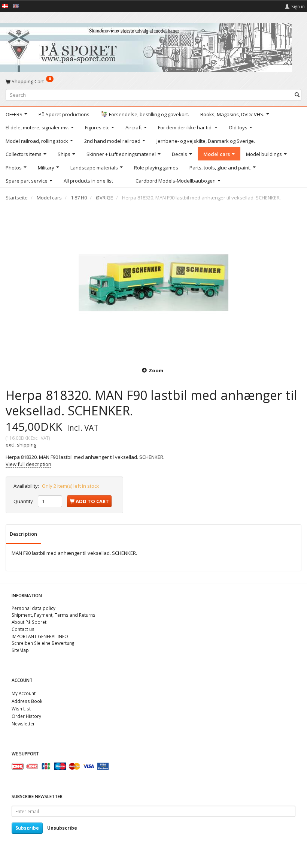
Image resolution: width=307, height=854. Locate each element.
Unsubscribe (62, 828)
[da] (5, 5)
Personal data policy (33, 608)
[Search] (297, 94)
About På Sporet (29, 622)
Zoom (156, 370)
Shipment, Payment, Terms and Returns (53, 615)
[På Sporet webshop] (146, 45)
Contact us (23, 629)
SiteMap (20, 650)
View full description (28, 464)
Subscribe (27, 828)
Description (23, 533)
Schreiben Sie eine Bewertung (43, 643)
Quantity (23, 501)
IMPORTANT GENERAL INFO (40, 636)
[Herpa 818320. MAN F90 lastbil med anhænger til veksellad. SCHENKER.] (153, 283)
